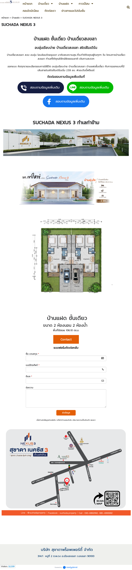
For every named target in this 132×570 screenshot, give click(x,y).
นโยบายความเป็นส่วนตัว (81, 420)
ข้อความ (29, 387)
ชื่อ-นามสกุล (32, 354)
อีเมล (29, 376)
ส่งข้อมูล (66, 412)
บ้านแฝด (16, 17)
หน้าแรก (5, 17)
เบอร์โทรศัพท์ (32, 365)
